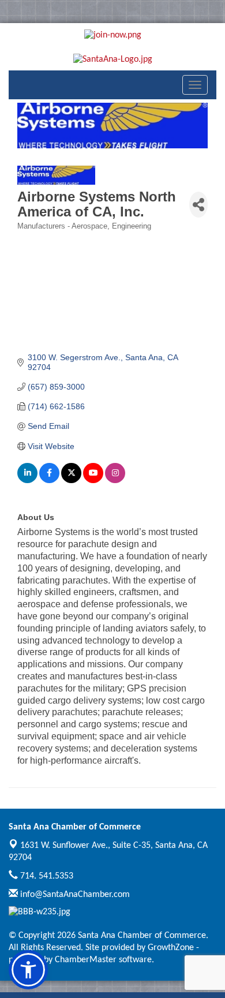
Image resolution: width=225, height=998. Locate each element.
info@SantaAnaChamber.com (74, 894)
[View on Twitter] (71, 480)
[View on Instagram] (115, 480)
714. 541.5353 (45, 876)
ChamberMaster (86, 960)
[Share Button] (198, 205)
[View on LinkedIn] (27, 480)
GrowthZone (171, 947)
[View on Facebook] (49, 480)
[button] (28, 969)
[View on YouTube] (93, 480)
